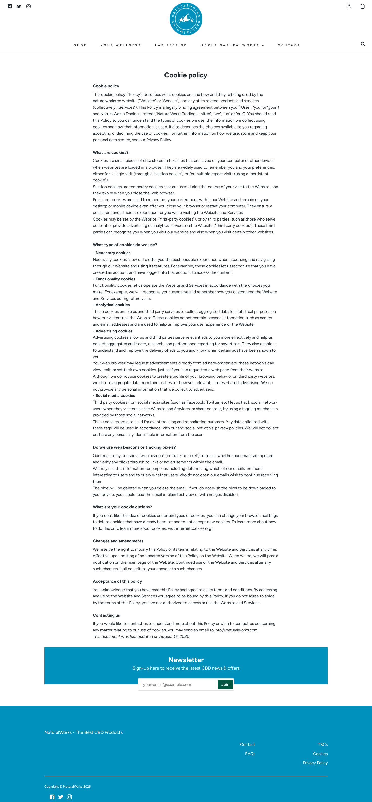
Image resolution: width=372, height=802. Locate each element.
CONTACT (289, 45)
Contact (247, 744)
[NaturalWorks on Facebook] (52, 796)
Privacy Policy (315, 762)
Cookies (320, 753)
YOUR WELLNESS (121, 45)
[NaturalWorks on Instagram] (69, 796)
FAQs (250, 753)
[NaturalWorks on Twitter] (60, 796)
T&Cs (323, 744)
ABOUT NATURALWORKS (231, 45)
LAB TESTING (171, 45)
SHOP (80, 45)
